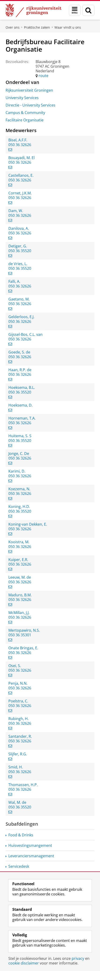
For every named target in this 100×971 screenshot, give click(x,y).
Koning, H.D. (19, 506)
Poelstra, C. (18, 701)
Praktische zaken (37, 27)
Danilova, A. (18, 228)
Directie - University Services (30, 105)
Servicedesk (18, 866)
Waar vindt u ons (67, 27)
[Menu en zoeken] (74, 10)
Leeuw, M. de (19, 577)
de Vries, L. (17, 263)
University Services (22, 97)
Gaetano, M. (19, 299)
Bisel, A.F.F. (17, 140)
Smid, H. (15, 767)
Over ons (13, 27)
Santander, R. (20, 736)
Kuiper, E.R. (18, 559)
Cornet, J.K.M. (20, 193)
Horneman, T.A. (22, 418)
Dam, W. (15, 210)
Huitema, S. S (19, 436)
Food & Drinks (20, 835)
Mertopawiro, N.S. (24, 630)
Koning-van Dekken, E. (27, 524)
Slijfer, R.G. (17, 754)
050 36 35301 (19, 635)
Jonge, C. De (18, 453)
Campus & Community (25, 112)
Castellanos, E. (20, 175)
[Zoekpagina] (88, 10)
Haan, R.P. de (19, 369)
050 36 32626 (19, 144)
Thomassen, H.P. (23, 784)
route (43, 75)
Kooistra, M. (18, 542)
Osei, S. (14, 665)
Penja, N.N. (17, 683)
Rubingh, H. (18, 718)
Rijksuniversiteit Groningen (29, 90)
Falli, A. (14, 281)
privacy (78, 958)
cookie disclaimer (23, 963)
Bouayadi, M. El (21, 157)
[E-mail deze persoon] (10, 149)
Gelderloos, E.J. (21, 316)
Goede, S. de (19, 352)
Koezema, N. (19, 489)
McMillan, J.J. (19, 612)
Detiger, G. (17, 246)
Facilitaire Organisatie (24, 120)
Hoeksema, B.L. (21, 387)
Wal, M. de (17, 802)
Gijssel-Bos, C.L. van (25, 334)
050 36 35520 (19, 250)
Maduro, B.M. (20, 595)
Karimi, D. (16, 471)
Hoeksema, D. (20, 405)
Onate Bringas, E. (23, 648)
